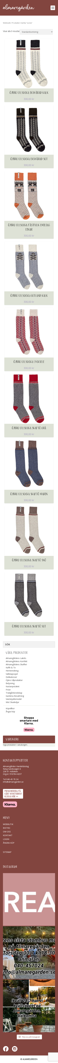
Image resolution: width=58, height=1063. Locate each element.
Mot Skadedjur (12, 702)
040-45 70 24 (12, 779)
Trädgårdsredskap (14, 692)
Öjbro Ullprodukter (14, 680)
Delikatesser (11, 677)
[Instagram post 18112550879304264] (29, 1006)
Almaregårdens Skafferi (16, 664)
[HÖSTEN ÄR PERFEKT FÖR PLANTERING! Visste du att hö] (29, 899)
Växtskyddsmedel (14, 699)
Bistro (6, 828)
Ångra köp (10, 711)
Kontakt (7, 835)
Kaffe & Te (11, 667)
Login (6, 839)
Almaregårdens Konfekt (16, 661)
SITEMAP (7, 852)
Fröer (8, 689)
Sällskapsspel (12, 674)
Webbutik (7, 23)
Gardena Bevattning (15, 696)
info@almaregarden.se (13, 781)
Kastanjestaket (12, 686)
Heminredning (12, 670)
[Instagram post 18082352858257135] (29, 952)
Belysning (10, 683)
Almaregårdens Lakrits (16, 658)
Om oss (7, 831)
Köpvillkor (10, 708)
